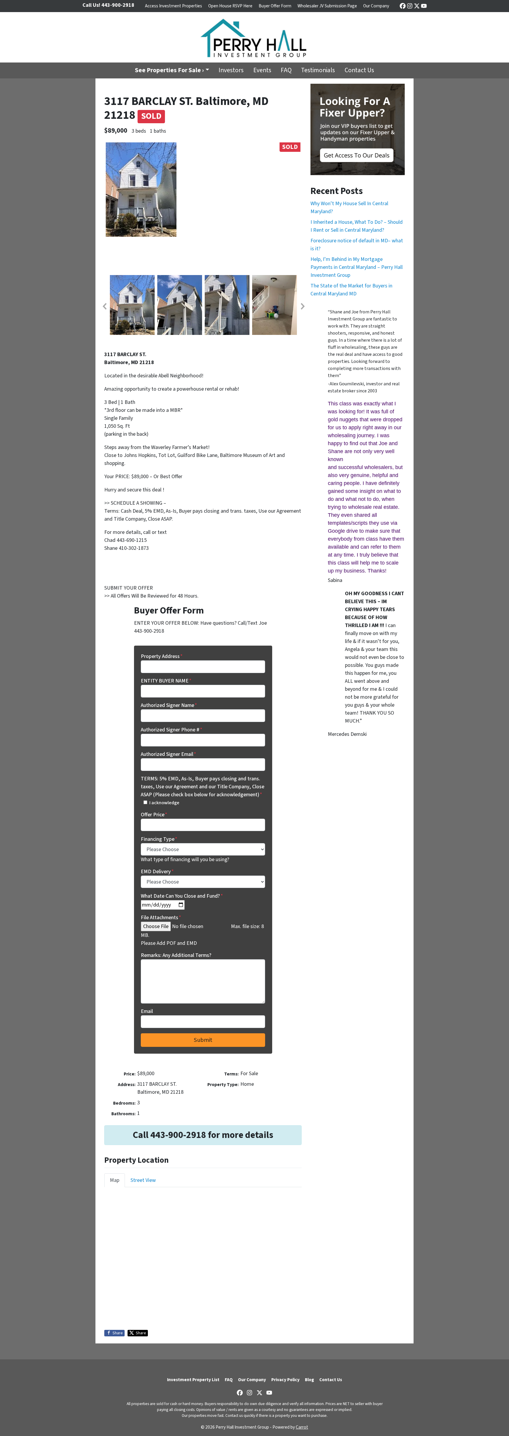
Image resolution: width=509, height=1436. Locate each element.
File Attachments (161, 917)
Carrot (302, 1427)
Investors (231, 70)
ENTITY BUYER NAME (166, 681)
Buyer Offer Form (275, 6)
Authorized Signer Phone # (171, 729)
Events (262, 70)
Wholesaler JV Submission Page (327, 6)
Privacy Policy (285, 1379)
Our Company (376, 6)
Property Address (162, 656)
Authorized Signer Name (169, 705)
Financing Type (159, 839)
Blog (309, 1379)
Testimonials (318, 70)
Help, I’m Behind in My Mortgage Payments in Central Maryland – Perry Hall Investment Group (356, 267)
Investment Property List (193, 1379)
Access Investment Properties (173, 6)
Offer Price (154, 814)
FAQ (286, 70)
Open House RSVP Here (230, 6)
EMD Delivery (157, 871)
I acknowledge (164, 802)
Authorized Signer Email (168, 754)
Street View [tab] (143, 1180)
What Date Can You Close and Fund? (182, 896)
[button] (104, 306)
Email (147, 1011)
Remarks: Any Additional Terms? (176, 955)
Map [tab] (114, 1180)
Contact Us (359, 70)
